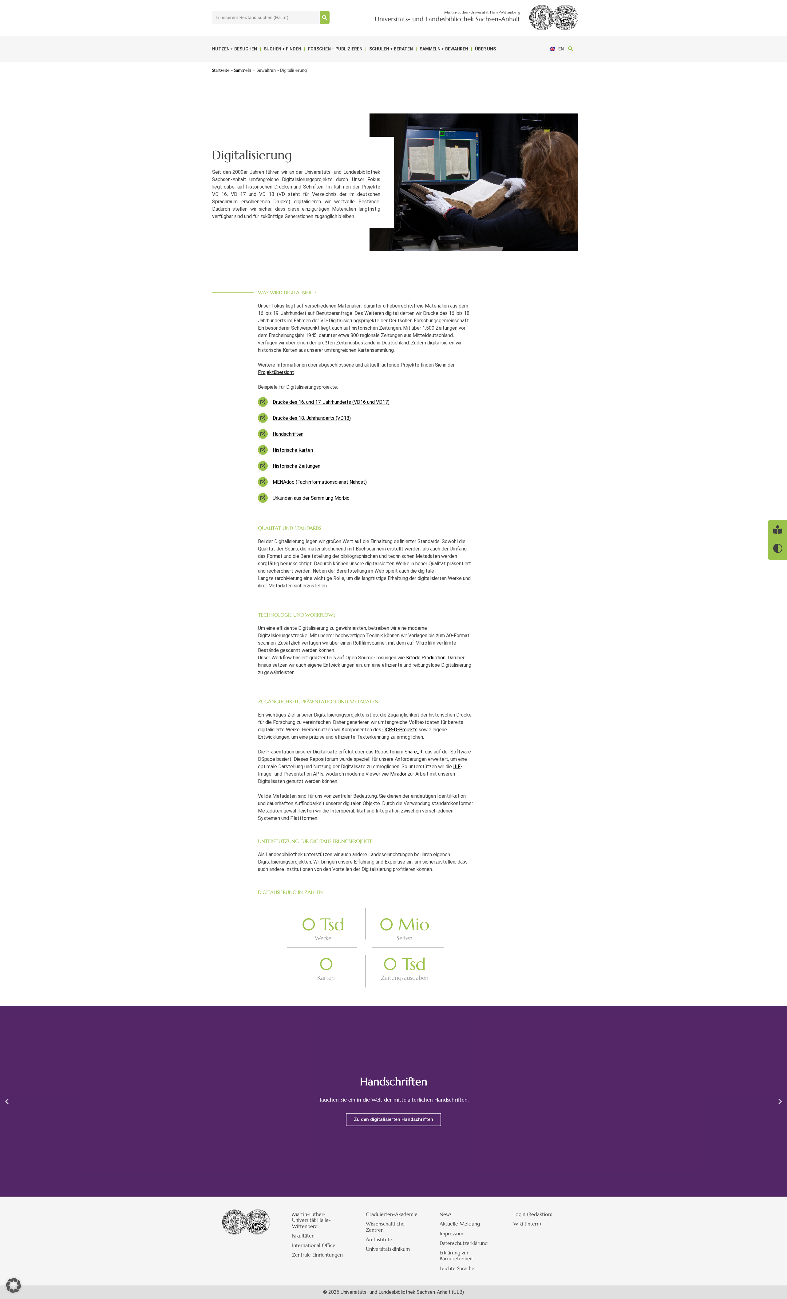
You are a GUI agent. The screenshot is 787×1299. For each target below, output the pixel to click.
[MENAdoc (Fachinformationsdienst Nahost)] (262, 481)
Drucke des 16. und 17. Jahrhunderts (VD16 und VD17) (331, 402)
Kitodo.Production (425, 658)
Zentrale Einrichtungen (317, 1255)
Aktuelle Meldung (460, 1224)
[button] (570, 49)
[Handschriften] (262, 433)
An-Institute (379, 1239)
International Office (313, 1245)
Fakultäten (303, 1236)
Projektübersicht (276, 372)
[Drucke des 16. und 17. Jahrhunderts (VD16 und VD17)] (262, 401)
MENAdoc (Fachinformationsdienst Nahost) (320, 482)
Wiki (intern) (527, 1224)
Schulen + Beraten (391, 48)
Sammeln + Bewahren (444, 48)
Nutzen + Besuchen (234, 48)
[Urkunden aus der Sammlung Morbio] (262, 497)
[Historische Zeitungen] (262, 465)
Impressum (451, 1233)
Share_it (414, 752)
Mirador (398, 774)
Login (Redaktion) (532, 1214)
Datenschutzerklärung (464, 1243)
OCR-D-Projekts (399, 730)
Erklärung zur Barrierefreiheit (456, 1255)
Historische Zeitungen (296, 466)
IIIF (457, 766)
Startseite (221, 70)
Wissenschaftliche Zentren (385, 1227)
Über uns (485, 48)
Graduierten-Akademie (391, 1214)
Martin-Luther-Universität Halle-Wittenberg (311, 1220)
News (446, 1214)
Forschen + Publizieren (335, 48)
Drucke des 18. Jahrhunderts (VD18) (312, 418)
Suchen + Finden (282, 48)
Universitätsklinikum (388, 1249)
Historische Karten (293, 450)
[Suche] (325, 17)
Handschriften (288, 434)
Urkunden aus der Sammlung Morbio (311, 498)
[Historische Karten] (262, 449)
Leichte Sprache (457, 1268)
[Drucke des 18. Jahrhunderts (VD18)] (262, 417)
